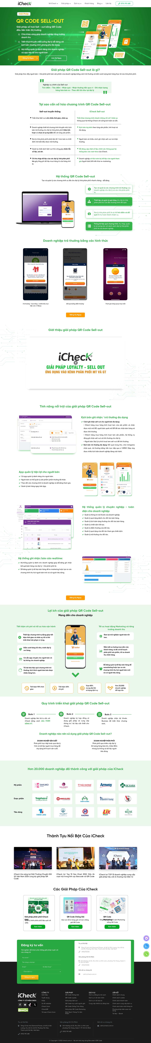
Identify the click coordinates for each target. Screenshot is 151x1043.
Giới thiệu (45, 995)
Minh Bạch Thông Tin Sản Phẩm (73, 1012)
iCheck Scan (46, 1006)
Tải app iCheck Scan (48, 1012)
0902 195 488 (25, 1034)
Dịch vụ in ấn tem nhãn (96, 998)
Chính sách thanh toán (120, 1001)
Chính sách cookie (118, 998)
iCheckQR (45, 1009)
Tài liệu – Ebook (117, 1013)
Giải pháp (65, 3)
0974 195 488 (125, 4)
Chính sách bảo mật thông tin (122, 1006)
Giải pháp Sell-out (71, 1001)
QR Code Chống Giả (72, 995)
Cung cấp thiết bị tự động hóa (99, 1003)
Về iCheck (52, 3)
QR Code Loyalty (70, 998)
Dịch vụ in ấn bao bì (95, 1001)
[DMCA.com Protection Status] (23, 1011)
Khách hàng (89, 3)
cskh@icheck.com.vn (106, 1026)
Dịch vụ (77, 3)
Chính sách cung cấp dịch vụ (122, 1003)
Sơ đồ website (46, 1003)
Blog (99, 3)
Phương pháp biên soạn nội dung (121, 1010)
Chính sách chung (118, 995)
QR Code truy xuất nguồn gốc (75, 1003)
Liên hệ (108, 3)
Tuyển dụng (45, 998)
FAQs (43, 1001)
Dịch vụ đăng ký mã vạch (97, 995)
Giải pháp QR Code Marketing (75, 1009)
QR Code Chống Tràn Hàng (74, 1006)
